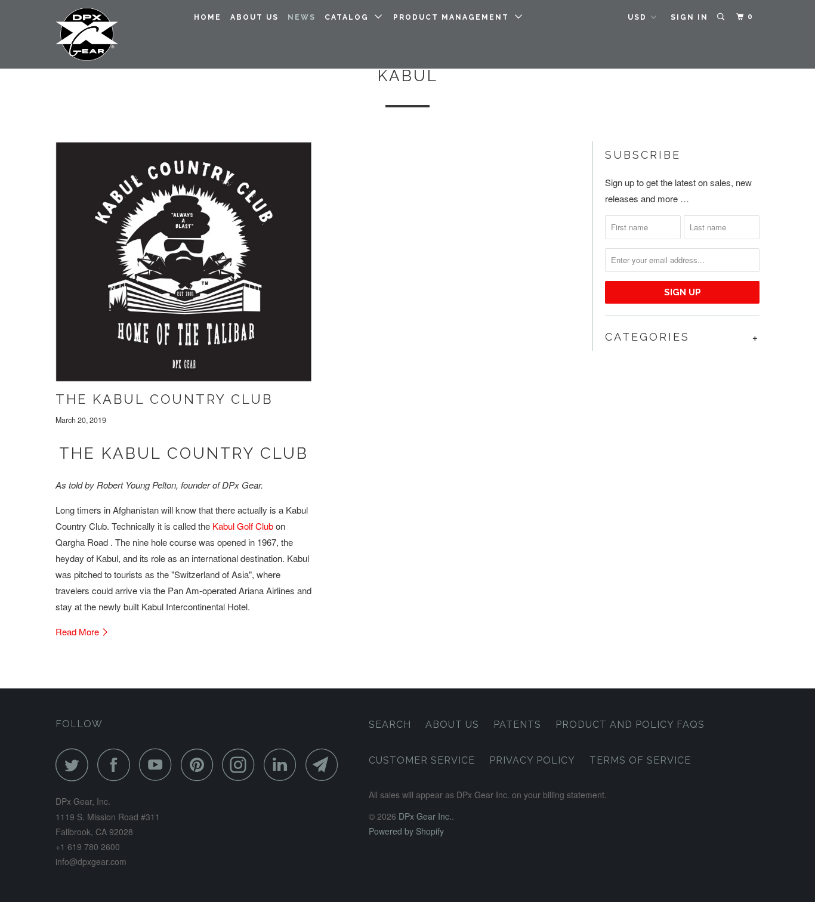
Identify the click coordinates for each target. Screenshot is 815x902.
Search (390, 724)
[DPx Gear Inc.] (116, 34)
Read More (78, 631)
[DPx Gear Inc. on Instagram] (241, 764)
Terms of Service (640, 760)
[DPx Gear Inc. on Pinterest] (200, 764)
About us (254, 17)
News (302, 17)
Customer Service (422, 760)
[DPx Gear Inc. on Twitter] (75, 764)
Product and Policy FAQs (630, 724)
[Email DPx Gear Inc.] (325, 764)
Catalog (350, 17)
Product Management (454, 17)
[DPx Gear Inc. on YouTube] (158, 764)
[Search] (722, 17)
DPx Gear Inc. (425, 816)
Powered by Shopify (406, 831)
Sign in (689, 17)
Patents (517, 724)
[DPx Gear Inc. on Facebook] (117, 764)
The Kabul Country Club (164, 399)
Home (207, 17)
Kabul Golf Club (242, 526)
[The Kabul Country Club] (183, 261)
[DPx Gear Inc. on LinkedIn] (283, 764)
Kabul (408, 76)
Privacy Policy (532, 760)
